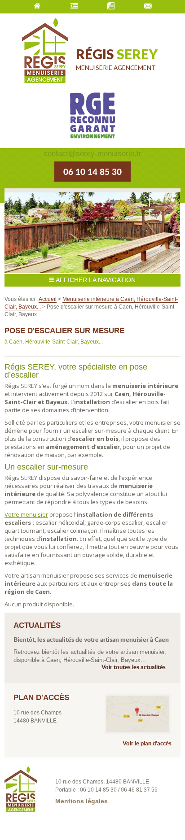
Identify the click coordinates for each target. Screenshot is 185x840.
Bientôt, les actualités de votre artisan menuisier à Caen (91, 639)
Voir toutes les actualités (133, 667)
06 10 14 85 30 (92, 171)
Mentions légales (81, 801)
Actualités (110, 6)
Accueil (36, 6)
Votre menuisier (26, 514)
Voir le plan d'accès (147, 743)
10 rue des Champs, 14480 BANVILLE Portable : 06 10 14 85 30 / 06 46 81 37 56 (106, 786)
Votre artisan (74, 6)
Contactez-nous (147, 6)
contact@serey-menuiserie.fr (92, 153)
